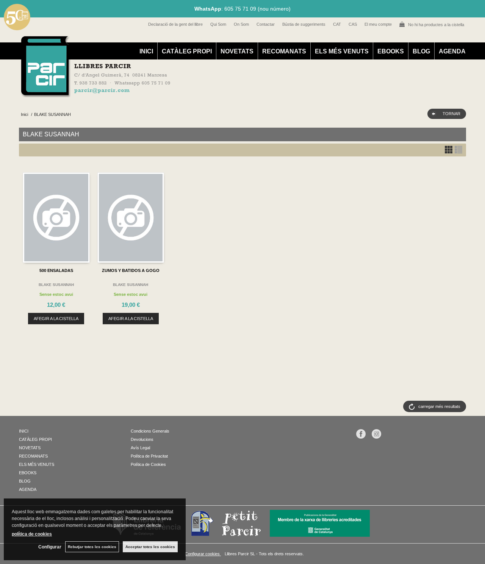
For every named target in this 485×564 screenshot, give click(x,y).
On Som (241, 24)
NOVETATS (237, 51)
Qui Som (218, 24)
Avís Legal (140, 447)
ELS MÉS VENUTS (342, 51)
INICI (146, 51)
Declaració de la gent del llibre (175, 24)
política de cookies (32, 534)
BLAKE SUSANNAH (56, 285)
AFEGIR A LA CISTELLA (56, 318)
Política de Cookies (148, 464)
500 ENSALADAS (56, 270)
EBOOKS (390, 51)
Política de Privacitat (149, 456)
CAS (353, 24)
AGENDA (452, 51)
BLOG (421, 51)
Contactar (266, 24)
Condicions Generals (150, 431)
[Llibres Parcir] (205, 93)
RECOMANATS (284, 51)
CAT (337, 24)
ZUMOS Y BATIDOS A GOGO (131, 270)
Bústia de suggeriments (303, 24)
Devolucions (142, 439)
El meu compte (378, 24)
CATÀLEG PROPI (187, 51)
